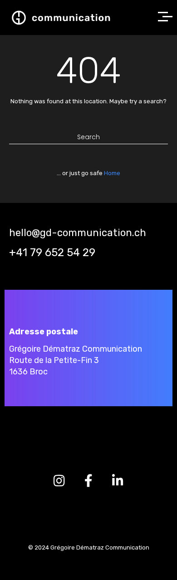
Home (112, 173)
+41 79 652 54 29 (52, 252)
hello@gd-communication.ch (77, 233)
